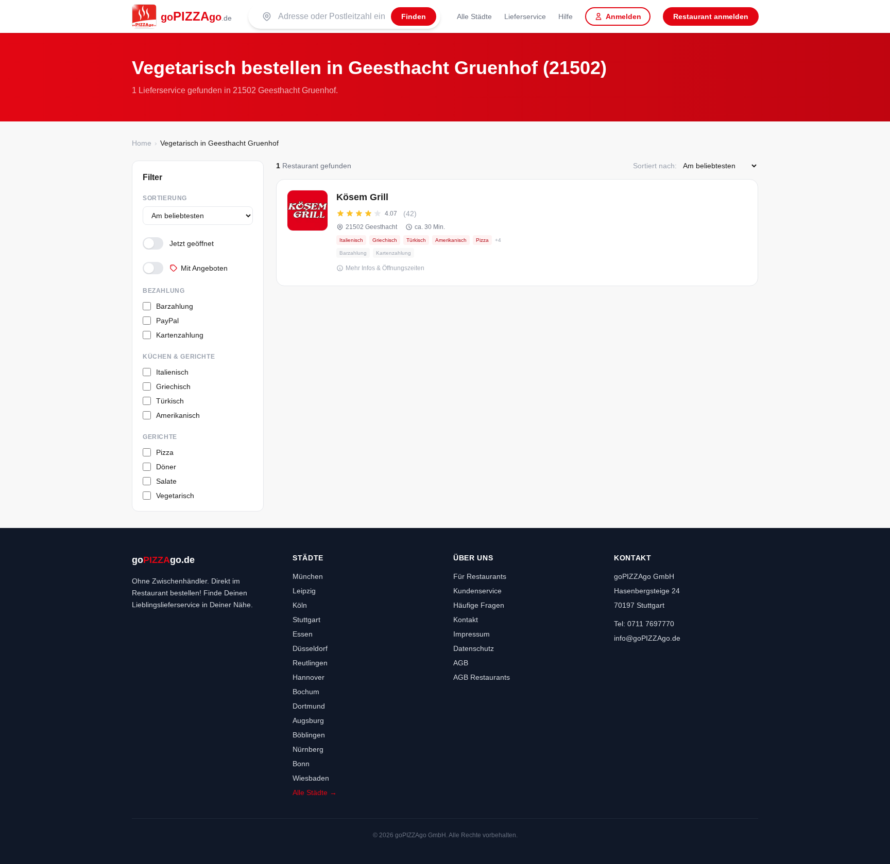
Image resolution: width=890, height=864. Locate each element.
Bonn (301, 764)
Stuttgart (306, 619)
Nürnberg (308, 749)
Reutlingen (310, 663)
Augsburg (308, 720)
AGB (460, 663)
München (308, 576)
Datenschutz (473, 648)
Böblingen (309, 735)
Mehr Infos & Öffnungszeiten (385, 268)
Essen (303, 634)
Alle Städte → (315, 792)
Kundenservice (477, 591)
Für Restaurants (479, 576)
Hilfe (565, 16)
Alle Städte (474, 16)
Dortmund (309, 706)
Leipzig (304, 591)
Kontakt (465, 619)
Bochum (306, 691)
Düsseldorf (310, 648)
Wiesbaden (311, 778)
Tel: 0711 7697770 (644, 624)
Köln (300, 605)
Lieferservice (525, 16)
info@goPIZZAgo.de (647, 638)
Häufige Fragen (478, 605)
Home (141, 143)
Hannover (308, 677)
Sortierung (165, 198)
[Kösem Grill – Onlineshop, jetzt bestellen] (517, 233)
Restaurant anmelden (710, 16)
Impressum (471, 634)
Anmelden (623, 16)
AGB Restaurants (481, 677)
